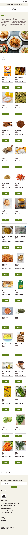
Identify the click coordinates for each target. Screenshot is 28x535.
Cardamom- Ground (19, 104)
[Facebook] (1, 490)
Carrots (3, 452)
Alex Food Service (10, 527)
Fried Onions (4, 264)
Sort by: (2, 57)
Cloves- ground (18, 130)
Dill (16, 452)
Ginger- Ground (5, 290)
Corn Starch (17, 157)
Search (2, 517)
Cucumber (17, 398)
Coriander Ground (5, 183)
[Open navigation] (2, 2)
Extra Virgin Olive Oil (6, 371)
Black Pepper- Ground (19, 371)
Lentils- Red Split (5, 317)
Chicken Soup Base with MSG (6, 344)
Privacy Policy (3, 520)
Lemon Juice (17, 290)
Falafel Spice (17, 264)
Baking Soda (4, 77)
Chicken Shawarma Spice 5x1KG (7, 237)
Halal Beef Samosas (19, 77)
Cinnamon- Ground (5, 130)
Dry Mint (17, 317)
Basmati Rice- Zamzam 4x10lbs (6, 398)
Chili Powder (17, 183)
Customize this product (6, 81)
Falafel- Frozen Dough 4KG (20, 236)
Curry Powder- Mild (19, 210)
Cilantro (16, 426)
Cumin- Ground (5, 157)
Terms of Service (4, 518)
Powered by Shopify (4, 528)
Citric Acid (4, 104)
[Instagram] (3, 490)
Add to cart (6, 87)
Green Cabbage (5, 426)
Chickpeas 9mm (5, 210)
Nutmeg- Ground (18, 343)
